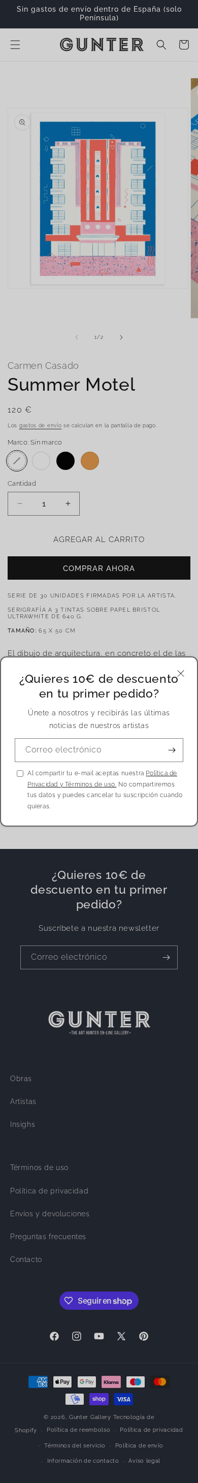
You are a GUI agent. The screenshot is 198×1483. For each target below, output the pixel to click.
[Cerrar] (180, 673)
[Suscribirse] (171, 750)
